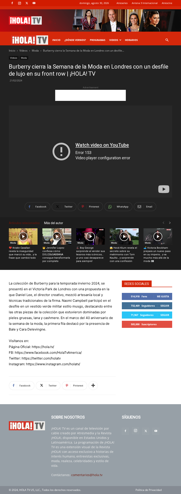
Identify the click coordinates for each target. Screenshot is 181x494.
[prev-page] (163, 223)
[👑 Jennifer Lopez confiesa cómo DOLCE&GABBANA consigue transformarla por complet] (56, 236)
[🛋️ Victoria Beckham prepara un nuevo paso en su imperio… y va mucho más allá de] (157, 236)
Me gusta (163, 296)
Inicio (12, 50)
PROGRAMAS (97, 40)
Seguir (164, 305)
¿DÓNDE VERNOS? (75, 40)
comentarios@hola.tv (86, 475)
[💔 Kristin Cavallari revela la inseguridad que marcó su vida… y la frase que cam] (23, 236)
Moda (35, 50)
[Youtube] (34, 3)
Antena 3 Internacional (145, 3)
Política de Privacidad (149, 490)
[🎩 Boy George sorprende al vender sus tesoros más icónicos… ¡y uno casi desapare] (90, 236)
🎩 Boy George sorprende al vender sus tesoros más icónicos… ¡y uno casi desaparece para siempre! (90, 254)
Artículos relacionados (24, 223)
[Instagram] (19, 3)
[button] (167, 40)
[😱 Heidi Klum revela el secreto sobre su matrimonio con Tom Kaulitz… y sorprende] (124, 236)
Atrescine (167, 3)
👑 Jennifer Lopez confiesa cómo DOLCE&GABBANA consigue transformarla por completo (56, 254)
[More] (93, 385)
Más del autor (53, 223)
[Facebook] (12, 3)
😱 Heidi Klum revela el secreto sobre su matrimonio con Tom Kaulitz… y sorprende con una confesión (123, 254)
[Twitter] (26, 3)
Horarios (131, 40)
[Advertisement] (90, 95)
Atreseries (122, 3)
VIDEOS (113, 40)
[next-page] (170, 223)
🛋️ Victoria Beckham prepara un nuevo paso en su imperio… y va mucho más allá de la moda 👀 (157, 254)
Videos (23, 50)
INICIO (56, 40)
